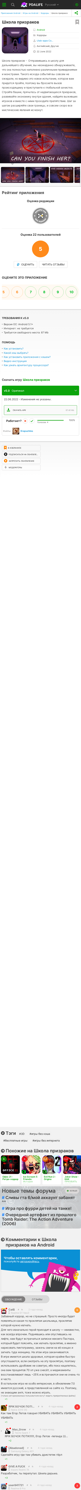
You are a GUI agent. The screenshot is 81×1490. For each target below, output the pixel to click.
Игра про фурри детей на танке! (37, 1208)
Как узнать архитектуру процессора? (26, 365)
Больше (73, 1191)
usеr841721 (16, 1485)
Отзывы (37, 1299)
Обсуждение (13, 1299)
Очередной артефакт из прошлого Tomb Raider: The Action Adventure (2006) (39, 1219)
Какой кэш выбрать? (16, 352)
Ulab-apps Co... (45, 40)
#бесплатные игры (15, 1140)
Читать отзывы (53, 264)
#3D (21, 1133)
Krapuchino (27, 431)
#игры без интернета (46, 1140)
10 (71, 292)
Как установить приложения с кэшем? (27, 356)
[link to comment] (22, 1309)
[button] (37, 175)
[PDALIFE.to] (32, 4)
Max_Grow (19, 1429)
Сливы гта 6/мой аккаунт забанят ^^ (38, 1199)
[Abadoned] (16, 1447)
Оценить (27, 264)
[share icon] (76, 13)
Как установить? (14, 348)
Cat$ (11, 1309)
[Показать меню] (4, 4)
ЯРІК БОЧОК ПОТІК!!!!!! (24, 1406)
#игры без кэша (40, 1133)
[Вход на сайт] (76, 4)
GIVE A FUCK (16, 1466)
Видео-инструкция (15, 361)
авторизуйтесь (29, 1261)
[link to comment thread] (18, 1309)
